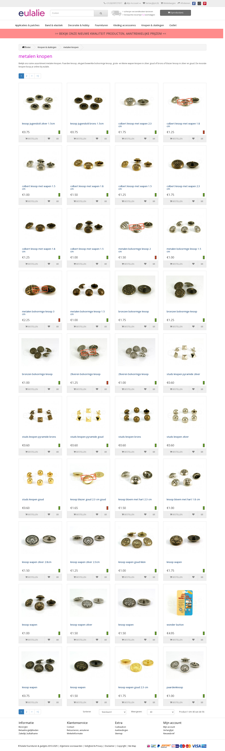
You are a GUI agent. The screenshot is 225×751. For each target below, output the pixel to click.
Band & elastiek (54, 25)
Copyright (121, 746)
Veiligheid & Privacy (93, 746)
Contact (70, 727)
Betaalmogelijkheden (28, 730)
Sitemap (119, 733)
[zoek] (101, 13)
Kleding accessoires (124, 25)
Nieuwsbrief (168, 733)
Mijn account (169, 727)
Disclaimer (110, 746)
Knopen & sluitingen (152, 25)
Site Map (132, 746)
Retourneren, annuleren (78, 730)
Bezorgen (23, 727)
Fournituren (101, 25)
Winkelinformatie (75, 733)
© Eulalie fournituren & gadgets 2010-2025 (38, 746)
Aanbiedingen (121, 730)
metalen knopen (71, 47)
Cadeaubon (120, 727)
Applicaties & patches (27, 25)
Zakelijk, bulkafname (28, 733)
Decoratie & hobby (78, 25)
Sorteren (87, 711)
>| (38, 75)
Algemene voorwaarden (71, 746)
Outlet (173, 25)
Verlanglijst (168, 730)
